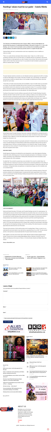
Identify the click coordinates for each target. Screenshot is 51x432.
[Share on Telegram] (13, 38)
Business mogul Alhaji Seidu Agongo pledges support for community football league (40, 274)
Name (4, 306)
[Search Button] (47, 2)
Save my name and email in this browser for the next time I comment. (18, 318)
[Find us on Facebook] (35, 407)
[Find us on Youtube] (39, 407)
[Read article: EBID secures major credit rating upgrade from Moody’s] (5, 269)
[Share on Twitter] (6, 38)
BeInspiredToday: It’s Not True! (35, 362)
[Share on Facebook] (4, 38)
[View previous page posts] (24, 279)
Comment (5, 291)
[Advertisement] (25, 67)
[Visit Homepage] (25, 2)
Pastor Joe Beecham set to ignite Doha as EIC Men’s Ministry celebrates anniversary (39, 269)
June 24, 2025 (5, 9)
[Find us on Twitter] (37, 407)
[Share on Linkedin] (9, 38)
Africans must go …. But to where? (10, 386)
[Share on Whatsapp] (11, 38)
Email (4, 312)
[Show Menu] (3, 2)
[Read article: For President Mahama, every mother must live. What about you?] (5, 274)
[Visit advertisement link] (14, 328)
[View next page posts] (27, 279)
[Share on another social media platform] (16, 38)
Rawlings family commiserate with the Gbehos (12, 391)
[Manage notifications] (48, 429)
